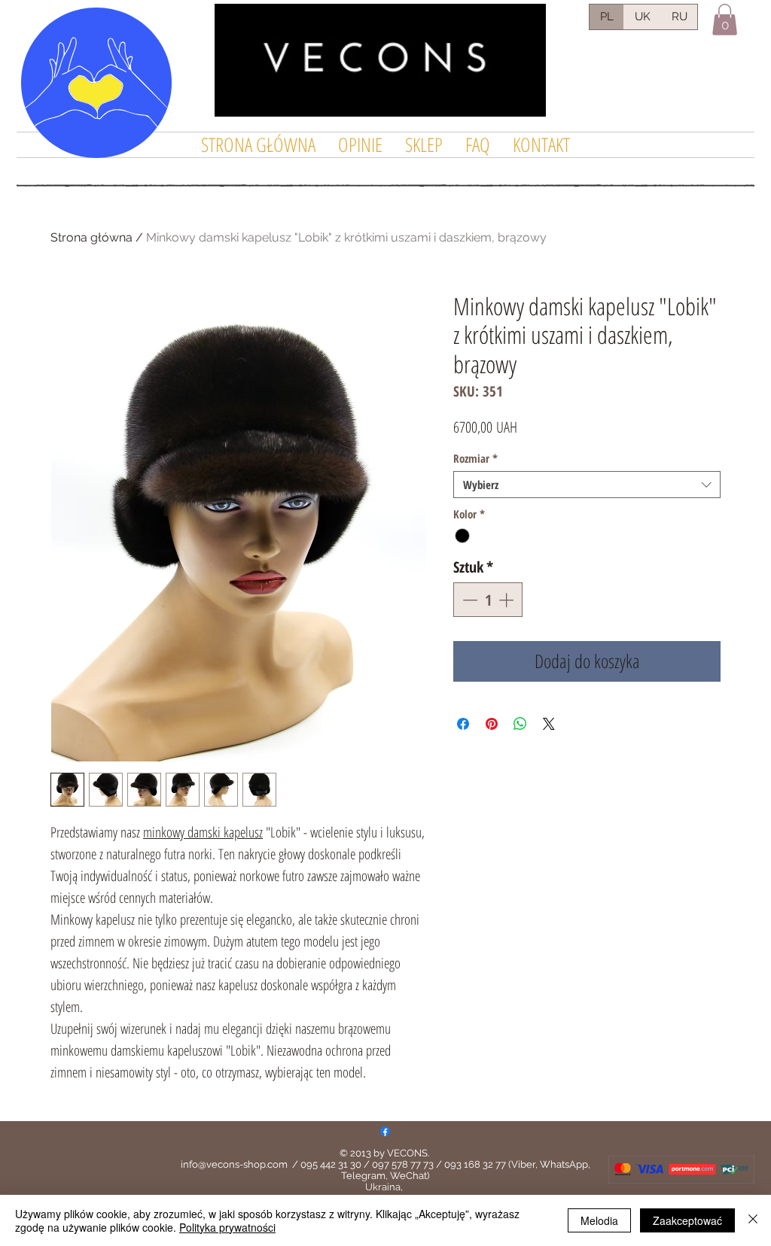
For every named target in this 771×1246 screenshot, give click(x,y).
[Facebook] (385, 1131)
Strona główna (91, 237)
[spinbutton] (488, 599)
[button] (725, 19)
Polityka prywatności (227, 1227)
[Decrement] (468, 599)
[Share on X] (549, 724)
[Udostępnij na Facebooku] (463, 724)
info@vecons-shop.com (234, 1164)
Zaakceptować (687, 1220)
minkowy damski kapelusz (203, 832)
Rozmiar (475, 458)
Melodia (599, 1220)
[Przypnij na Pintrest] (492, 724)
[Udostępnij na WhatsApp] (520, 724)
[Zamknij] (753, 1220)
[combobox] (587, 484)
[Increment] (507, 599)
